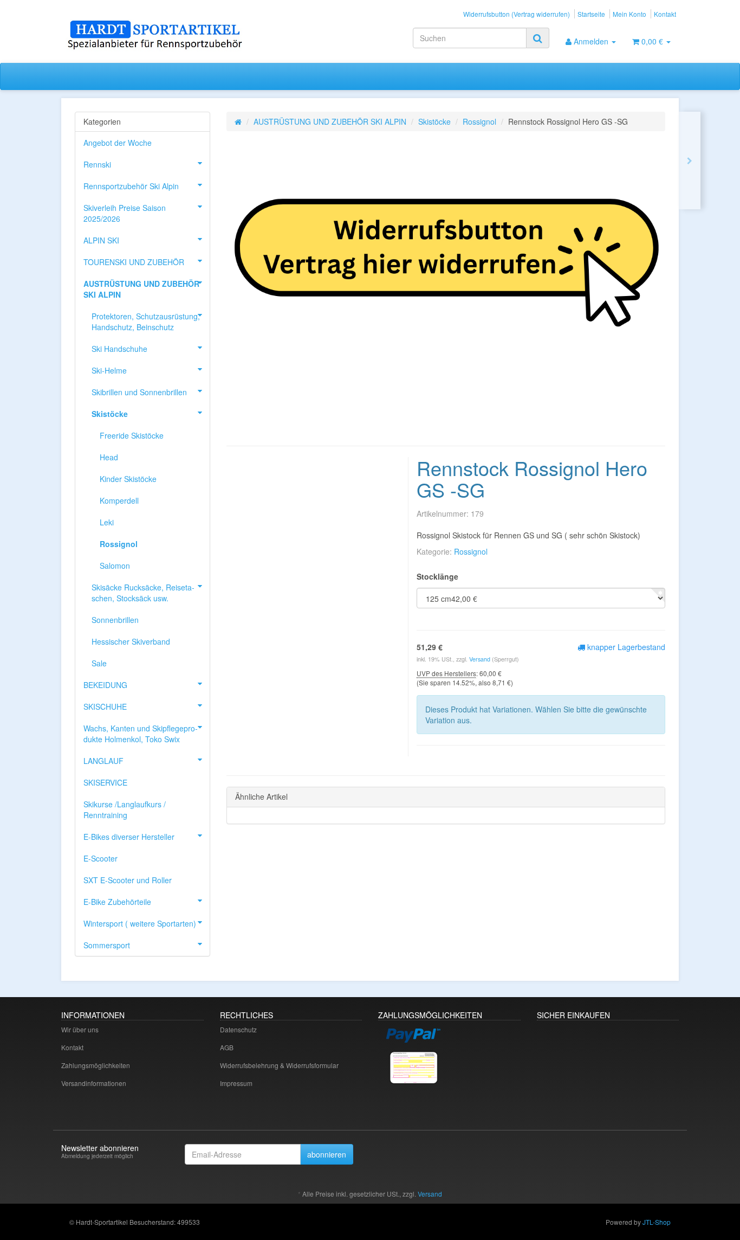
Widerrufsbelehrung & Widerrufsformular (279, 1065)
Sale (99, 663)
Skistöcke (434, 121)
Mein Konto (629, 13)
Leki (107, 522)
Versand (480, 659)
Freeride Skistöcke (132, 435)
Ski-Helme (109, 370)
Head (109, 457)
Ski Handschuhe (119, 348)
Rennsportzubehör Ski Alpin (131, 186)
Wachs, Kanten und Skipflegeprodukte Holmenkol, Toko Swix (140, 733)
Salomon (115, 565)
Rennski (97, 164)
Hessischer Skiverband (131, 641)
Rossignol (479, 121)
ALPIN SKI (101, 240)
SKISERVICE (105, 782)
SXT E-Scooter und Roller (127, 880)
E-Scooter (100, 858)
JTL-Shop (656, 1221)
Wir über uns (80, 1029)
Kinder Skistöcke (128, 478)
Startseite (591, 13)
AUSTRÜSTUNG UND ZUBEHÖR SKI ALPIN (330, 121)
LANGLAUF (103, 760)
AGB (226, 1047)
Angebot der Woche (117, 142)
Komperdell (119, 500)
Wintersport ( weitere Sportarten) (139, 923)
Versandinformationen (93, 1083)
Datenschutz (238, 1029)
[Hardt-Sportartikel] (158, 36)
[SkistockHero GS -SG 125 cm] (689, 160)
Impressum (236, 1083)
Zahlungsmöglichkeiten (95, 1065)
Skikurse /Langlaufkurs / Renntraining (124, 809)
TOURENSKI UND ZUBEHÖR (133, 261)
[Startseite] (238, 121)
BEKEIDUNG (105, 684)
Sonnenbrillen (115, 619)
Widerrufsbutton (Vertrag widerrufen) (516, 13)
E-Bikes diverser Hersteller (128, 836)
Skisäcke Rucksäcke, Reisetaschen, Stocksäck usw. (143, 592)
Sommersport (106, 945)
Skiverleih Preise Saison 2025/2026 (124, 213)
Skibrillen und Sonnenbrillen (139, 392)
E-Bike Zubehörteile (117, 901)
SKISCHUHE (105, 706)
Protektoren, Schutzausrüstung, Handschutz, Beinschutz (146, 321)
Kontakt (665, 13)
